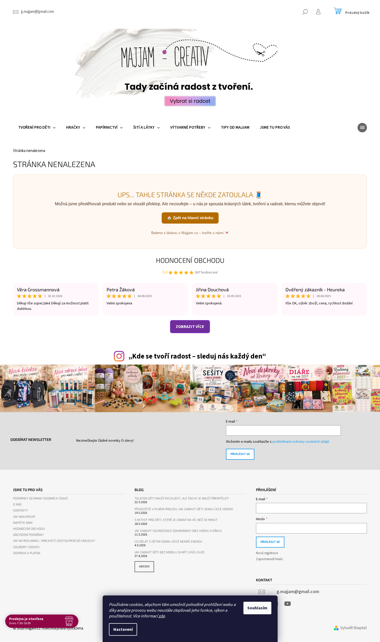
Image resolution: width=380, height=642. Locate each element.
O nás (17, 504)
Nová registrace (267, 553)
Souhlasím (257, 608)
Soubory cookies (26, 547)
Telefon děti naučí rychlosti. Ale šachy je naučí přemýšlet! (182, 498)
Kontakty (20, 510)
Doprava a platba (26, 553)
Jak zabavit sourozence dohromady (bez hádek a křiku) (178, 530)
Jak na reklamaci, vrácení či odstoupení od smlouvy (54, 540)
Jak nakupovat (24, 516)
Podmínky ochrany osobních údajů (40, 498)
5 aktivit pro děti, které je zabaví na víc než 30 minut (176, 519)
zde (162, 616)
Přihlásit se (240, 454)
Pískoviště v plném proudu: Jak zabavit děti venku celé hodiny (184, 509)
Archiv (144, 566)
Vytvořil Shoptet (353, 628)
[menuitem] (37, 127)
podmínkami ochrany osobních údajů (300, 441)
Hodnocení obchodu (190, 260)
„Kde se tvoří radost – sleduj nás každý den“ (197, 356)
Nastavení (123, 629)
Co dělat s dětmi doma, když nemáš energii (168, 541)
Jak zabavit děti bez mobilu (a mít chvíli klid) (169, 552)
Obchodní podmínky (28, 534)
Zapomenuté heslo (269, 559)
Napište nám (22, 522)
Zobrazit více (190, 326)
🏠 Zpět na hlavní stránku (190, 217)
